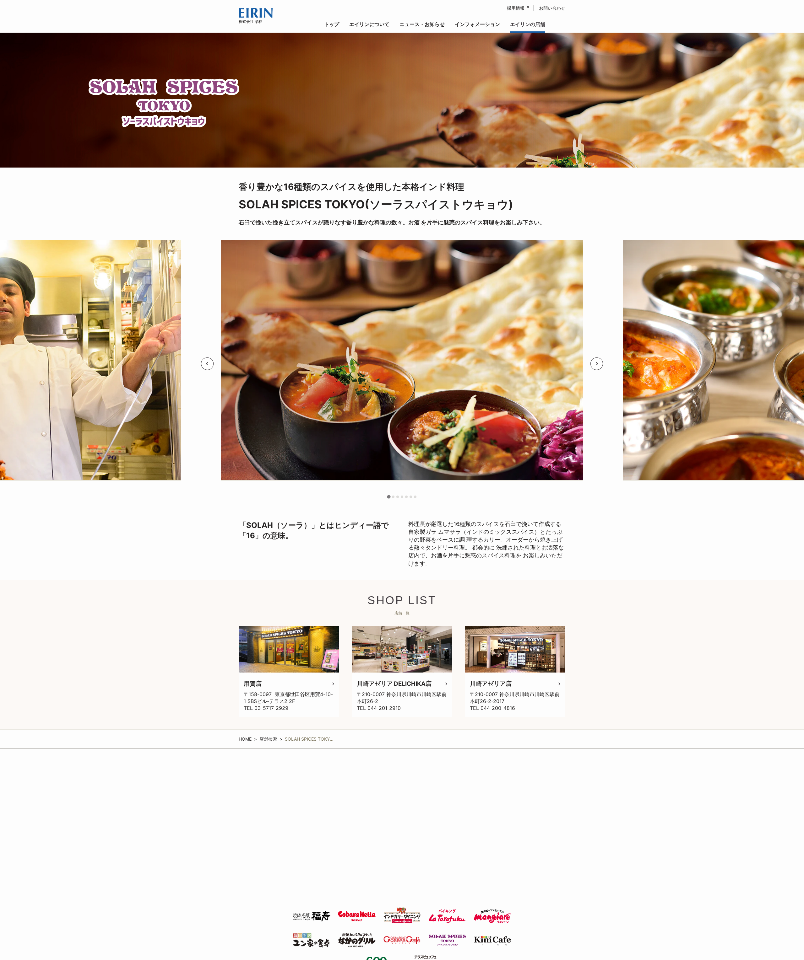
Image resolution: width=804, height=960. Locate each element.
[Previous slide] (207, 363)
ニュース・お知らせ (422, 24)
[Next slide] (596, 363)
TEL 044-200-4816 (492, 708)
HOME (245, 739)
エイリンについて (369, 24)
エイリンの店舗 (527, 24)
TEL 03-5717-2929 (266, 708)
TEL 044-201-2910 (379, 708)
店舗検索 (268, 739)
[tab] (389, 497)
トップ (331, 24)
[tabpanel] (402, 363)
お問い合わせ (552, 8)
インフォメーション (477, 24)
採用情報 (515, 8)
